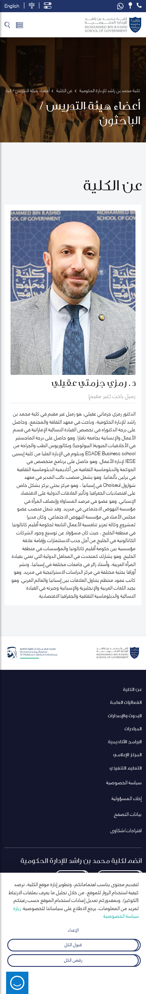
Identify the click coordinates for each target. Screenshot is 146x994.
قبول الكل (73, 943)
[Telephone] (139, 5)
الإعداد (73, 929)
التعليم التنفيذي (126, 767)
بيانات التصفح (128, 813)
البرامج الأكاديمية (125, 741)
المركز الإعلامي (127, 754)
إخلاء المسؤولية (127, 798)
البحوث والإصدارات (125, 715)
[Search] (7, 25)
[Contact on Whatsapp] (120, 6)
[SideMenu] (19, 25)
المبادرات (133, 728)
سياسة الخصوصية (124, 782)
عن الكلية (132, 689)
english (11, 5)
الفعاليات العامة (126, 702)
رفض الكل (73, 959)
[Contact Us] (130, 5)
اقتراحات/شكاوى (126, 830)
